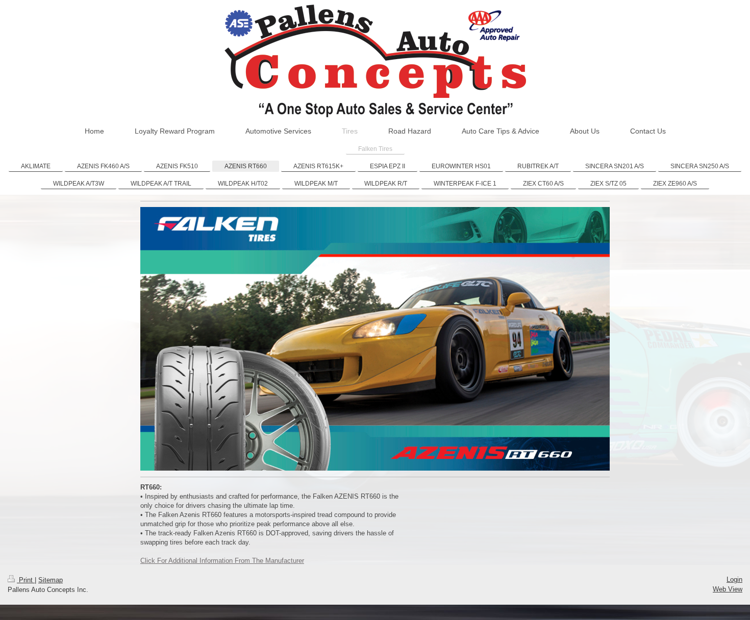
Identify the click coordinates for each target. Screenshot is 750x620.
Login (734, 579)
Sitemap (50, 580)
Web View (727, 589)
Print (26, 580)
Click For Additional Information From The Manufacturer (222, 560)
